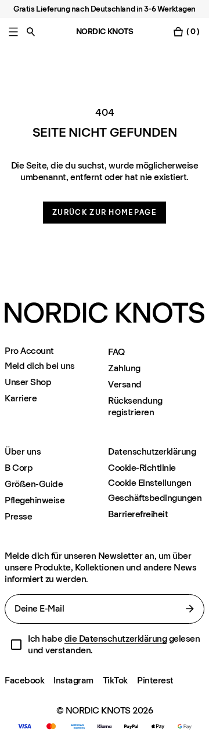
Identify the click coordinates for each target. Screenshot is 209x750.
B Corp (19, 467)
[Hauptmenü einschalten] (13, 31)
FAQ (116, 351)
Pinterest (155, 680)
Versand (125, 384)
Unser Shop (28, 381)
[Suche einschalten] (30, 31)
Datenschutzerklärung (152, 451)
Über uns (23, 451)
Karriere (21, 398)
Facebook (24, 680)
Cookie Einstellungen (149, 483)
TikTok (115, 680)
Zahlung (124, 368)
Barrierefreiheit (138, 513)
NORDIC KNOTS (105, 31)
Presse (18, 516)
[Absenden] (190, 608)
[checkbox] (16, 644)
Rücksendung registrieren (135, 406)
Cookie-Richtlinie (142, 467)
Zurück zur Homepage (104, 212)
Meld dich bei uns (40, 365)
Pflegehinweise (34, 500)
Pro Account (29, 351)
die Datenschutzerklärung (115, 638)
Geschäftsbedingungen (154, 497)
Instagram (73, 680)
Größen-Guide (34, 483)
